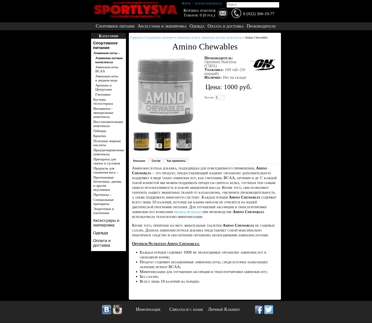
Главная (135, 37)
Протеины (101, 195)
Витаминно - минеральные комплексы (103, 113)
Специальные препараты (103, 202)
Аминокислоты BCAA (106, 69)
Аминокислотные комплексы (108, 60)
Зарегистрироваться (208, 3)
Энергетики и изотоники (103, 211)
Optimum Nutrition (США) (220, 64)
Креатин (99, 136)
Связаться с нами (186, 309)
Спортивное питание (115, 26)
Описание (139, 160)
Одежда (197, 26)
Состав (156, 160)
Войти (186, 3)
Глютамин (102, 94)
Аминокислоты (105, 53)
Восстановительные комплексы (107, 124)
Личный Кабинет (224, 309)
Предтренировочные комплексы (107, 152)
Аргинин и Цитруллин (103, 87)
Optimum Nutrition (187, 212)
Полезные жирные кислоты (107, 143)
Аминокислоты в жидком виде (106, 78)
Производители (261, 26)
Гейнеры (99, 131)
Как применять (176, 160)
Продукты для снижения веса (104, 170)
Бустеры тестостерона (103, 101)
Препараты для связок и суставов (106, 161)
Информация (148, 309)
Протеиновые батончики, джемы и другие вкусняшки (107, 183)
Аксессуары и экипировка (162, 26)
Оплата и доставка (226, 26)
